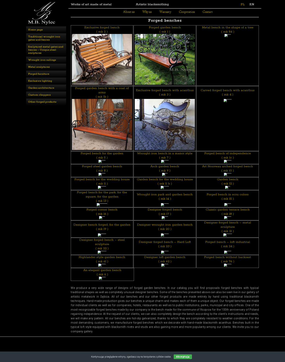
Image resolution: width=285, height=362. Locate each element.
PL (243, 4)
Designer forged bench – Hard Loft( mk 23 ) (165, 244)
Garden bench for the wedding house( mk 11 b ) (165, 181)
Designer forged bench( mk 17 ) (165, 212)
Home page (35, 29)
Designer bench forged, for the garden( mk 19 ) (101, 227)
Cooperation (187, 12)
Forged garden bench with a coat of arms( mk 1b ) (102, 92)
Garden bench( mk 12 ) (227, 181)
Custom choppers (39, 95)
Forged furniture (38, 74)
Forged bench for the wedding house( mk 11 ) (102, 181)
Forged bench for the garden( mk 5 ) (102, 155)
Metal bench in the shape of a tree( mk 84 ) (227, 29)
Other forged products (42, 102)
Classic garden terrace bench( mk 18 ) (228, 212)
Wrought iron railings (42, 60)
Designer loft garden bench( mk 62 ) (164, 259)
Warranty (165, 12)
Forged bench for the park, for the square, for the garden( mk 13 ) (102, 196)
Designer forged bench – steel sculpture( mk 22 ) (102, 244)
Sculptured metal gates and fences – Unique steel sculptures (46, 50)
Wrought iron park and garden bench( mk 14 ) (165, 196)
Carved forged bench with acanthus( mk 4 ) (228, 92)
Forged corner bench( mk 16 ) (101, 212)
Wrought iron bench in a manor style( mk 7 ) (165, 155)
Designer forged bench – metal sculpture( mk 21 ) (227, 227)
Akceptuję (183, 356)
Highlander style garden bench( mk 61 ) (102, 259)
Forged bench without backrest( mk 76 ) (227, 259)
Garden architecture (41, 88)
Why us (147, 12)
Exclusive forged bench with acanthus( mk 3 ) (165, 92)
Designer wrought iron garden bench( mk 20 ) (165, 227)
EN (252, 4)
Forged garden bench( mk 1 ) (165, 29)
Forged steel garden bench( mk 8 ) (102, 168)
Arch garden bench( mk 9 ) (164, 168)
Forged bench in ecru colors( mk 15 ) (228, 196)
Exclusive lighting (40, 81)
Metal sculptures (39, 67)
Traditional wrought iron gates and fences (44, 38)
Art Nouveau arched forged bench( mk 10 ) (227, 168)
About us (129, 12)
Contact (208, 12)
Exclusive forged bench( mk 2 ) (102, 29)
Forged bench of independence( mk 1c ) (227, 155)
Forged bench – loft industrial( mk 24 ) (227, 244)
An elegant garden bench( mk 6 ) (102, 272)
